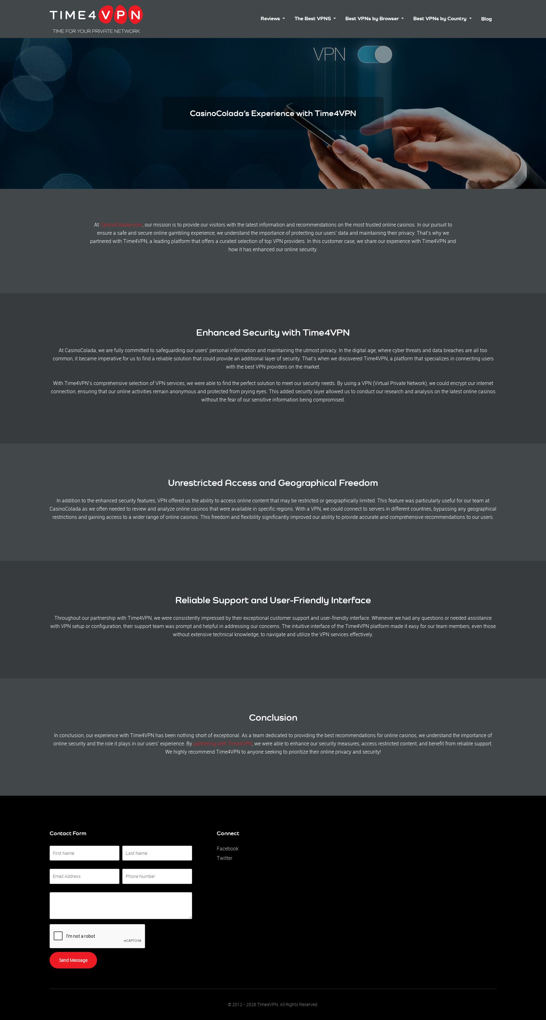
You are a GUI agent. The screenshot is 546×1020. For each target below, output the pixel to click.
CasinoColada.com (121, 224)
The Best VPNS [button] (313, 19)
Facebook (228, 848)
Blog (486, 19)
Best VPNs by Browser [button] (372, 19)
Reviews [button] (271, 19)
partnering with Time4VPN (222, 743)
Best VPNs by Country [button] (440, 19)
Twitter (224, 858)
